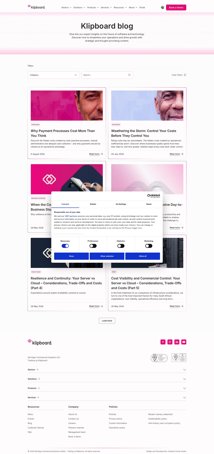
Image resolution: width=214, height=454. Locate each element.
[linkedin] (176, 341)
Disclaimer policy (117, 427)
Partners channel (76, 427)
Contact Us (73, 418)
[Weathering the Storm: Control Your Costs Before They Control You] (147, 123)
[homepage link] (36, 7)
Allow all (142, 256)
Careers (72, 423)
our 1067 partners (69, 216)
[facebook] (162, 341)
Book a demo (74, 436)
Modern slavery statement (160, 414)
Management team (77, 432)
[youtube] (183, 341)
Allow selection (107, 256)
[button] (66, 7)
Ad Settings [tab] (121, 204)
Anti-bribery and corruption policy (164, 423)
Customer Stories (36, 427)
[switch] (93, 246)
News (30, 414)
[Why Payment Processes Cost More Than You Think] (67, 123)
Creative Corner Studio (177, 451)
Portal (142, 7)
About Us (72, 414)
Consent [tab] (65, 204)
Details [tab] (93, 204)
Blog (30, 423)
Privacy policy (115, 418)
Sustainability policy (157, 418)
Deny (71, 256)
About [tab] (149, 204)
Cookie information (118, 423)
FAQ (29, 432)
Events (31, 418)
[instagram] (169, 341)
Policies (112, 414)
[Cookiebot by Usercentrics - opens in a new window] (149, 196)
